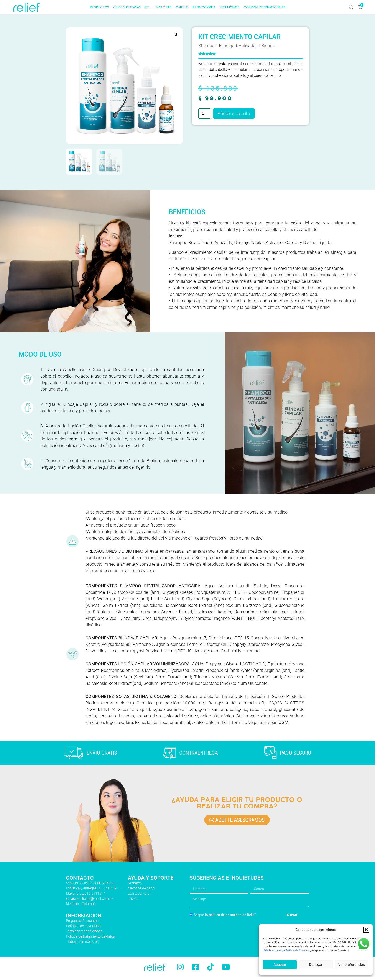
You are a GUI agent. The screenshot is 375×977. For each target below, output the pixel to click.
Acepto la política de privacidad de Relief (225, 915)
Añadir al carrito (234, 113)
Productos (99, 7)
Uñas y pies (163, 7)
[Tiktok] (210, 967)
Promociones (204, 7)
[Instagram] (180, 967)
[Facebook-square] (195, 967)
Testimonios (229, 7)
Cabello (182, 7)
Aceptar (279, 964)
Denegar (315, 964)
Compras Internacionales (264, 7)
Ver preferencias (351, 964)
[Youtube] (226, 967)
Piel (147, 7)
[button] (366, 930)
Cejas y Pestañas (127, 7)
